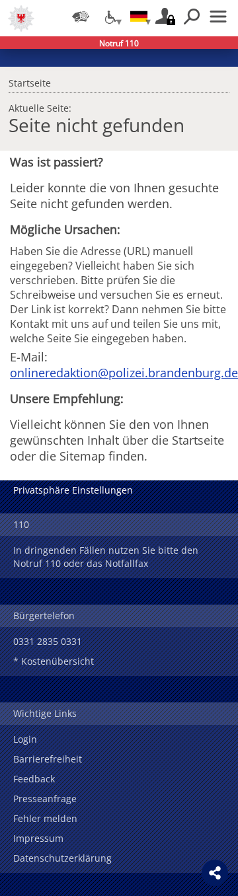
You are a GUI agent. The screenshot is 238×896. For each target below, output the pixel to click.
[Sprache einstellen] (139, 16)
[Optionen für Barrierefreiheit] (110, 16)
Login (25, 739)
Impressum (38, 838)
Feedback (34, 778)
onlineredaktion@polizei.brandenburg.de (124, 373)
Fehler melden (45, 818)
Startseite (30, 81)
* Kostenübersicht (53, 661)
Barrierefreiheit (47, 759)
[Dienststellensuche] (81, 16)
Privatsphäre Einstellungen (73, 490)
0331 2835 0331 (47, 641)
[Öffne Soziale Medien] (215, 873)
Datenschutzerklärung (62, 858)
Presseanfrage (45, 798)
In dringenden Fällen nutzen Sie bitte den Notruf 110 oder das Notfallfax (105, 557)
